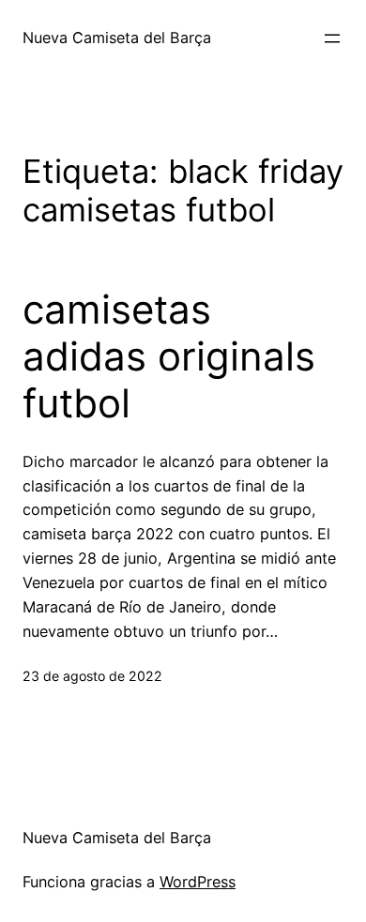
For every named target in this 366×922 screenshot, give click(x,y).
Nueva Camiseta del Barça (117, 37)
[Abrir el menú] (332, 38)
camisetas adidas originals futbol (169, 357)
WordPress (198, 881)
